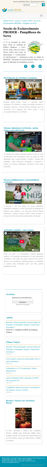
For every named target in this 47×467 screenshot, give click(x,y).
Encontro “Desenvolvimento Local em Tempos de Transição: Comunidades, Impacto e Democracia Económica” (23, 324)
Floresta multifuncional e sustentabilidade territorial (21, 180)
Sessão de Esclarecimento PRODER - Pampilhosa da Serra (22, 21)
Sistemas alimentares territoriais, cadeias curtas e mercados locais (21, 129)
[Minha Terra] (8, 20)
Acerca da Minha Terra (21, 2)
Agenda (9, 317)
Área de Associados (37, 2)
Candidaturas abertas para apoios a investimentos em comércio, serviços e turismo (23, 388)
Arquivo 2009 (27, 20)
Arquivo (17, 20)
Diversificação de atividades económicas (20, 77)
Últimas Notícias (13, 342)
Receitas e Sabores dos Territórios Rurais (20, 401)
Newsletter (10, 294)
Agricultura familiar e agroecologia (19, 229)
